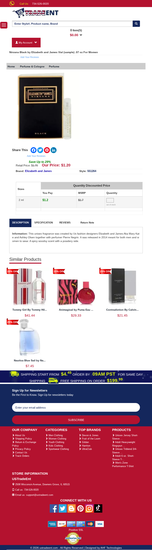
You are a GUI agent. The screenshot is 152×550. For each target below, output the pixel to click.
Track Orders (21, 455)
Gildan (85, 442)
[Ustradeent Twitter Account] (63, 508)
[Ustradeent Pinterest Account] (80, 508)
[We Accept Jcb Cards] (80, 523)
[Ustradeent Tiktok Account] (98, 508)
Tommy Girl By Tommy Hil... (29, 309)
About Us (19, 435)
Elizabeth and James (38, 171)
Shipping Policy (23, 438)
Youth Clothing (56, 442)
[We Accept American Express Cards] (52, 523)
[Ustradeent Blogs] (71, 508)
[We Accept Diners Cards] (71, 523)
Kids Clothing (55, 445)
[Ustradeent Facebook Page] (54, 508)
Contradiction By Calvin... (122, 309)
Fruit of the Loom (90, 438)
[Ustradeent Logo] (48, 12)
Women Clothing (57, 438)
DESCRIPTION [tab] (20, 222)
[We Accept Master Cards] (90, 523)
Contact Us (20, 452)
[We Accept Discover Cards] (61, 523)
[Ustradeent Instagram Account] (89, 508)
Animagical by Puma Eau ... (76, 309)
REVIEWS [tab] (65, 222)
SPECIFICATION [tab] (43, 222)
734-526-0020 (40, 3)
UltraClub (86, 449)
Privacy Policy (22, 449)
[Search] (136, 24)
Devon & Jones (89, 435)
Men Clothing (55, 435)
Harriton (85, 445)
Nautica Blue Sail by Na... (30, 360)
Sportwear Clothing (58, 449)
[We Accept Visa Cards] (99, 523)
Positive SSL (76, 529)
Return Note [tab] (87, 222)
